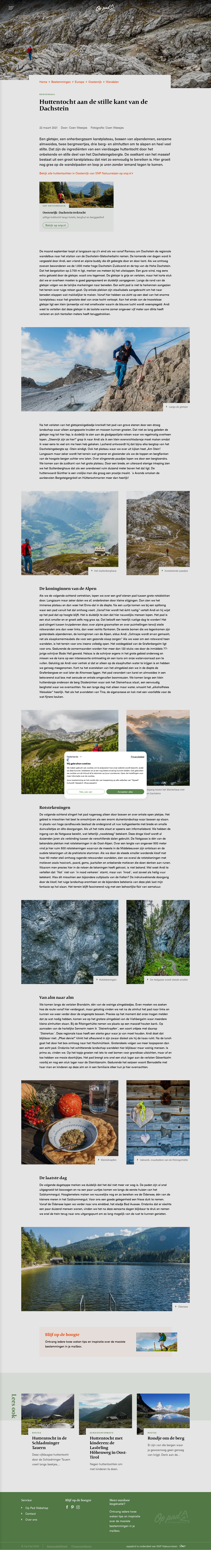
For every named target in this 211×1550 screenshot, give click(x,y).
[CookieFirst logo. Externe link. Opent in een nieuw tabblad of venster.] (68, 760)
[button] (74, 757)
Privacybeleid (137, 756)
